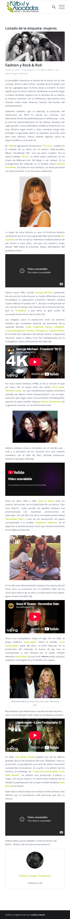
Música (51, 70)
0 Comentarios (28, 70)
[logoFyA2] (29, 7)
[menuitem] (52, 7)
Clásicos (43, 70)
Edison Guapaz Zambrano (16, 73)
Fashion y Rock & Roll (23, 65)
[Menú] (60, 7)
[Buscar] (52, 7)
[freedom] (35, 46)
